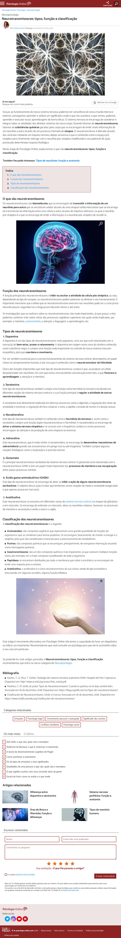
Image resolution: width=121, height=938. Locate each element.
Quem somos (46, 931)
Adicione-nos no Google (107, 102)
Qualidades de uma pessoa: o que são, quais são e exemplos (35, 767)
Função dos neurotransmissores (26, 179)
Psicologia (21, 10)
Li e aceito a (21, 875)
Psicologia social (71, 725)
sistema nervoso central (78, 501)
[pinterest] (25, 919)
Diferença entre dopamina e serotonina (43, 794)
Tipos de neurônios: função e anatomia (58, 161)
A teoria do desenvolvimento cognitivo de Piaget (29, 752)
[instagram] (13, 919)
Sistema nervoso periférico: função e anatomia (100, 795)
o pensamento (32, 321)
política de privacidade (26, 874)
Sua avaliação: (43, 868)
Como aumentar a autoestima (21, 757)
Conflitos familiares (49, 725)
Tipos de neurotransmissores (25, 183)
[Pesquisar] (117, 3)
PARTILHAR (107, 5)
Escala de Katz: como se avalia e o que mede (28, 777)
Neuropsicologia (33, 10)
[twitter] (7, 919)
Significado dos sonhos (94, 719)
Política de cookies (11, 935)
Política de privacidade (94, 931)
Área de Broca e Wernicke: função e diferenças (41, 813)
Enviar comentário (105, 876)
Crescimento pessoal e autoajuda (63, 719)
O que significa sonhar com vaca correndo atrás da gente (34, 772)
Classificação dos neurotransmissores (29, 188)
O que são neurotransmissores (25, 175)
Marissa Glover (18, 28)
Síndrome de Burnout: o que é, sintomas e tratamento (32, 747)
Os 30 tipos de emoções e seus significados (27, 762)
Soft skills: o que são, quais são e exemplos (27, 742)
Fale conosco (59, 931)
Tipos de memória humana (99, 811)
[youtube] (19, 919)
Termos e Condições (75, 931)
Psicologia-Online (9, 10)
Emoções (18, 719)
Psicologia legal (35, 719)
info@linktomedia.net (70, 890)
